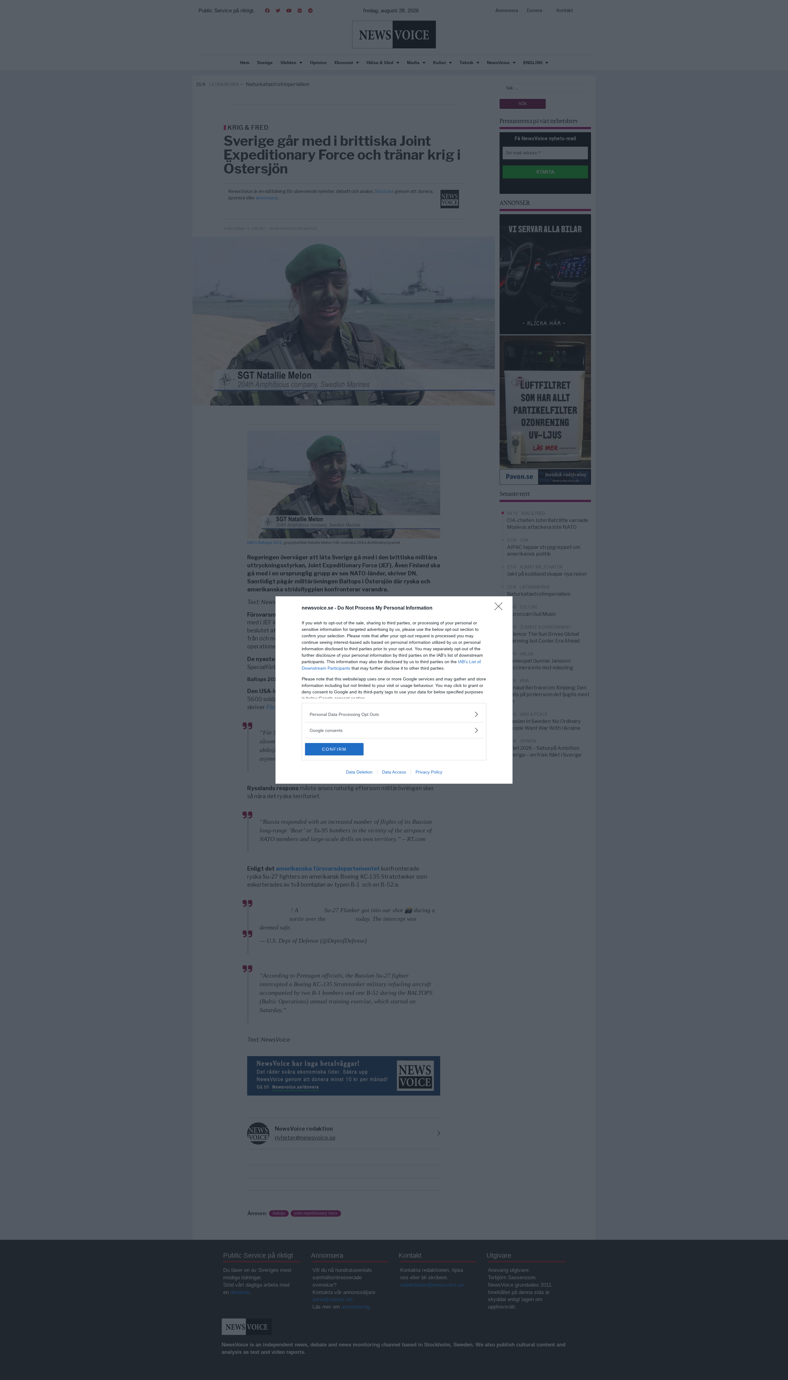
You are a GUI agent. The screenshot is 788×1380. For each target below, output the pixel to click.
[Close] (500, 608)
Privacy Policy (429, 772)
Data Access (394, 772)
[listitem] (394, 714)
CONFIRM (334, 749)
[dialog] (394, 690)
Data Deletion (359, 772)
